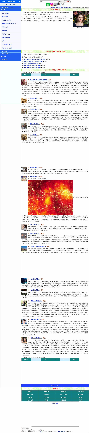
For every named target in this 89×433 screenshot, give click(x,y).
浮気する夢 (46, 394)
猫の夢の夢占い (34, 109)
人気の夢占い (4, 59)
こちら (42, 431)
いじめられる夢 (80, 391)
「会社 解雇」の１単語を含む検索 (31, 65)
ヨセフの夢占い (5, 13)
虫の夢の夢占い (35, 290)
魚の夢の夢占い (35, 279)
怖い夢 (80, 397)
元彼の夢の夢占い (36, 319)
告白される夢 (29, 400)
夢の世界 (3, 9)
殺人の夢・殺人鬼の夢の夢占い (39, 80)
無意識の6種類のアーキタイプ (9, 23)
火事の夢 (30, 397)
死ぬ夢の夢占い (34, 176)
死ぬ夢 (46, 400)
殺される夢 (63, 397)
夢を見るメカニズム (6, 20)
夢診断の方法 (5, 27)
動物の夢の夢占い (35, 124)
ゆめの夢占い (53, 7)
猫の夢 (80, 400)
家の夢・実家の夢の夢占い (38, 246)
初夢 (3, 41)
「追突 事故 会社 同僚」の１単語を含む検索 (34, 59)
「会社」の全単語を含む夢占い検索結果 (13, 1)
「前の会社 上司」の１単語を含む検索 (32, 61)
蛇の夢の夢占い (34, 98)
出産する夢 (63, 400)
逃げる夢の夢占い (35, 233)
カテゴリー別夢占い (6, 53)
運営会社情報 (55, 403)
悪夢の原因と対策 (6, 37)
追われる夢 (80, 394)
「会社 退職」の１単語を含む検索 (31, 67)
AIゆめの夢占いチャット (7, 7)
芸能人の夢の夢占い (36, 301)
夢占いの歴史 (5, 16)
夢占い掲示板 (4, 51)
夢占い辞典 (3, 56)
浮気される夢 (63, 394)
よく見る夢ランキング (7, 44)
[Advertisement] (10, 83)
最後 (74, 74)
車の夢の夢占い (34, 167)
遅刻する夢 (30, 394)
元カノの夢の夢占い (36, 338)
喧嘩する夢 (46, 391)
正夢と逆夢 (4, 30)
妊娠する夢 (63, 391)
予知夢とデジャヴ (6, 34)
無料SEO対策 (61, 431)
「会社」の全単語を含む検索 (30, 63)
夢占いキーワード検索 (7, 48)
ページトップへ (55, 385)
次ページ (26, 74)
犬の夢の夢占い (34, 135)
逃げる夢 (46, 397)
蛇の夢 (29, 391)
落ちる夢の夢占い (35, 224)
